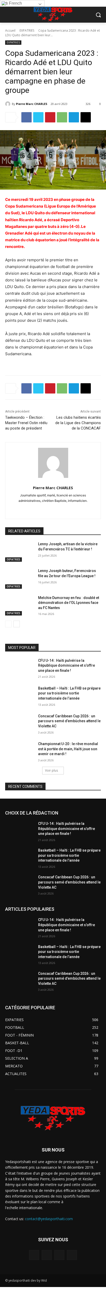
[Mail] (39, 509)
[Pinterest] (50, 117)
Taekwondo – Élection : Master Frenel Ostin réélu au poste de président (26, 423)
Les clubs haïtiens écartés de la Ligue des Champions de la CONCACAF (78, 423)
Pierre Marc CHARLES (31, 104)
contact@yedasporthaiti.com (49, 1218)
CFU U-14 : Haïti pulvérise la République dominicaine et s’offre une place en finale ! (66, 665)
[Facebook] (26, 117)
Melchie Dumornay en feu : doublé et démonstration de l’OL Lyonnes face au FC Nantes (68, 603)
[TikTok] (57, 509)
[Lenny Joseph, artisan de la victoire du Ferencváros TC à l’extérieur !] (19, 552)
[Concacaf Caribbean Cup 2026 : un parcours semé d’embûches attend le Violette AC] (19, 724)
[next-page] (16, 624)
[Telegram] (74, 117)
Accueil (10, 30)
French (15, 3)
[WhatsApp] (62, 117)
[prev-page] (8, 624)
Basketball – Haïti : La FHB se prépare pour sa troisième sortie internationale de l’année (69, 693)
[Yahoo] (84, 509)
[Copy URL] (86, 117)
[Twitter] (38, 117)
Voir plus (51, 770)
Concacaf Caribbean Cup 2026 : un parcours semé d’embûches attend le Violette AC (69, 721)
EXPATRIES (27, 30)
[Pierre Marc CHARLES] (8, 103)
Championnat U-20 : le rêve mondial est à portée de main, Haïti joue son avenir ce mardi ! (68, 749)
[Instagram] (30, 509)
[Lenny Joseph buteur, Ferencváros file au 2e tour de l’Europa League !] (19, 578)
